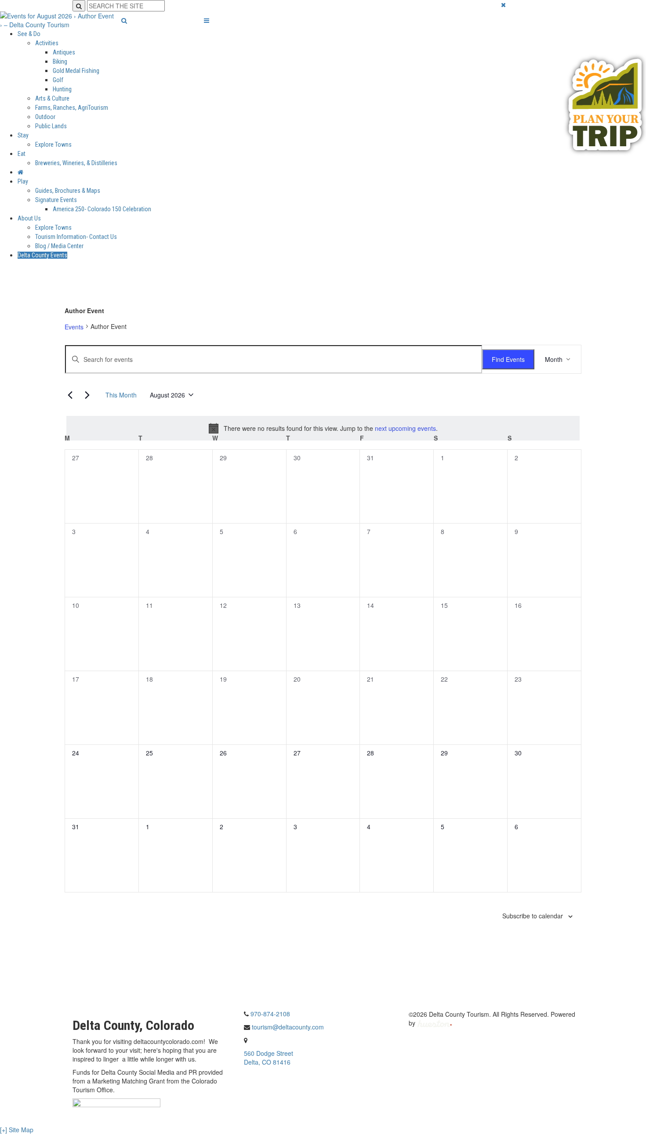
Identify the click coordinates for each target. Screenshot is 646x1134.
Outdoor (45, 116)
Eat (21, 153)
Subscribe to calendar (532, 915)
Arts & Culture (52, 98)
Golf (58, 79)
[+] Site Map (16, 1129)
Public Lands (51, 126)
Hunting (62, 89)
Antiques (64, 52)
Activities (46, 43)
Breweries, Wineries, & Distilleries (76, 162)
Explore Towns (53, 144)
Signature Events (56, 199)
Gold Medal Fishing (76, 70)
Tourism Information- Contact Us (76, 236)
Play (23, 181)
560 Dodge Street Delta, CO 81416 (268, 1057)
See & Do (29, 33)
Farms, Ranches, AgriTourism (71, 107)
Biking (60, 61)
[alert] (323, 428)
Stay (23, 135)
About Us (29, 218)
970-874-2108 (270, 1013)
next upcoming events (405, 428)
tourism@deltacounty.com (288, 1026)
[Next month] (87, 395)
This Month (121, 394)
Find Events (508, 359)
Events (74, 326)
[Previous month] (70, 395)
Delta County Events (42, 255)
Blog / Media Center (59, 245)
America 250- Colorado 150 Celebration (102, 209)
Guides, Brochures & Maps (67, 190)
